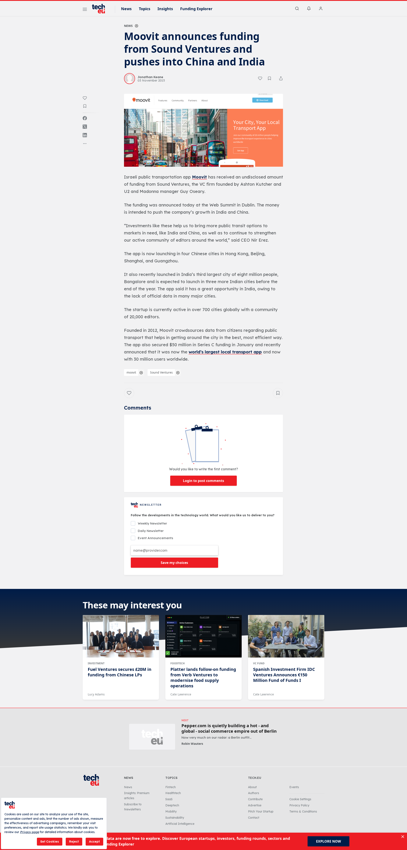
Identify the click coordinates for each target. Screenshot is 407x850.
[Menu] (85, 10)
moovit (131, 372)
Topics (144, 8)
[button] (203, 130)
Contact (253, 818)
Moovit (199, 177)
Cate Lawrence (180, 694)
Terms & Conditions (303, 811)
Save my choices (174, 562)
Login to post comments (203, 480)
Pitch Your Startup (260, 811)
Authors (253, 793)
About (252, 787)
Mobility (171, 811)
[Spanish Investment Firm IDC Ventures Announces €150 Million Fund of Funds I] (286, 636)
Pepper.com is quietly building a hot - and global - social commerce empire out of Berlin (229, 728)
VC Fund (259, 663)
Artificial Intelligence (179, 824)
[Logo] (100, 9)
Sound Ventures (161, 372)
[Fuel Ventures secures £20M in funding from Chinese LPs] (121, 636)
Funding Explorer (196, 8)
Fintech (170, 787)
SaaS (169, 799)
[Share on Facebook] (85, 118)
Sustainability (174, 818)
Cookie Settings (300, 799)
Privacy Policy (299, 805)
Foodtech (177, 663)
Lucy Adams (96, 694)
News (126, 8)
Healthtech (173, 793)
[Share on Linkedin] (85, 135)
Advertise (254, 805)
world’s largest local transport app (225, 351)
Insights (165, 8)
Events (294, 787)
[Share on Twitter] (85, 127)
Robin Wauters (192, 744)
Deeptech (172, 805)
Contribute (255, 799)
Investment (96, 663)
